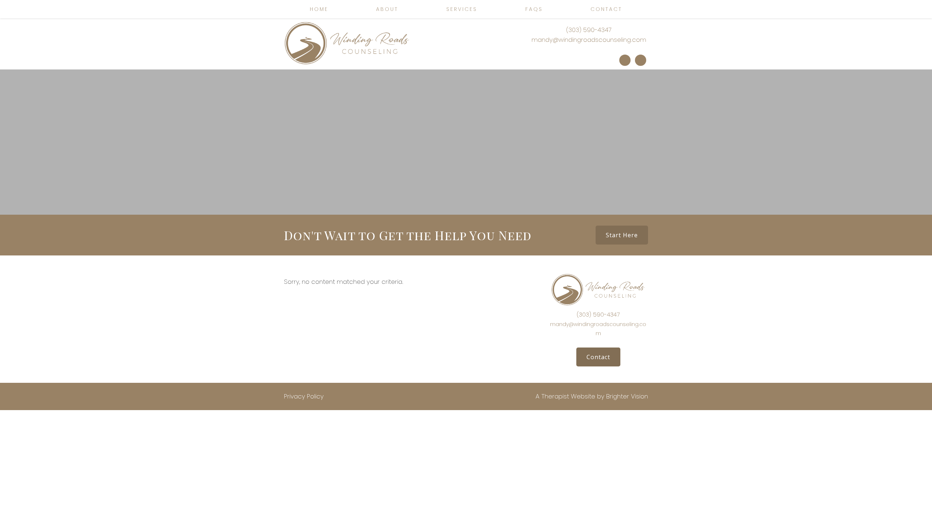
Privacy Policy (304, 396)
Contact (606, 9)
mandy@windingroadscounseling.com (589, 39)
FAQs (534, 9)
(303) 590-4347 (589, 29)
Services (461, 9)
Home (319, 9)
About (387, 9)
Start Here (622, 235)
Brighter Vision (627, 396)
